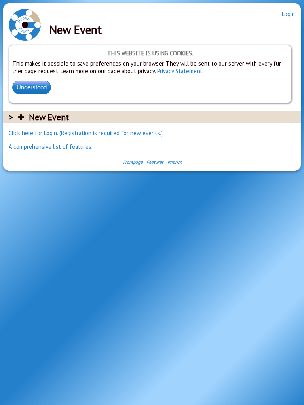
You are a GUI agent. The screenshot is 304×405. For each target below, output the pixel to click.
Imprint (174, 162)
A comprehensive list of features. (51, 146)
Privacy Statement (179, 71)
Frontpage (132, 162)
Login (288, 14)
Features (154, 162)
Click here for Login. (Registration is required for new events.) (86, 133)
